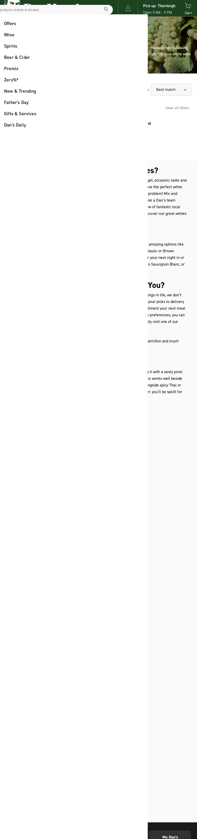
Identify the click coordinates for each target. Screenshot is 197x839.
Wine (9, 35)
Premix (11, 69)
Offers (10, 23)
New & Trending (20, 91)
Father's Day (16, 102)
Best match (166, 89)
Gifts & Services (20, 114)
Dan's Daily (15, 125)
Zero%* (11, 80)
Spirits (10, 46)
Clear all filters (177, 108)
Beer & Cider (17, 57)
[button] (128, 8)
